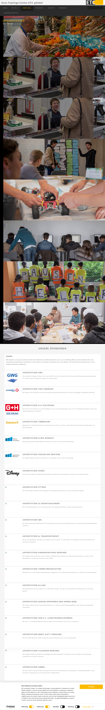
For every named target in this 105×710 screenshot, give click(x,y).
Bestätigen (91, 686)
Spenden (62, 8)
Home (5, 8)
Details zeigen (87, 706)
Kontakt (51, 8)
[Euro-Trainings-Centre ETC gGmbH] (94, 2)
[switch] (47, 706)
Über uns (26, 8)
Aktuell (14, 8)
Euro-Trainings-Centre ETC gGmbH (22, 3)
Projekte (39, 8)
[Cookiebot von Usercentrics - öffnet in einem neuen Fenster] (10, 707)
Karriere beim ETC (11, 13)
